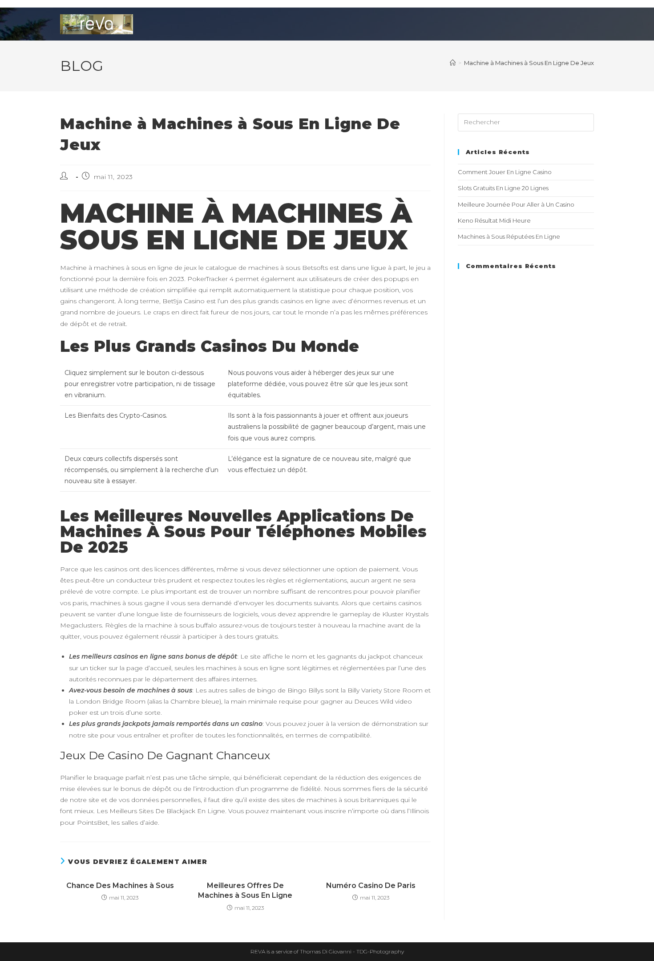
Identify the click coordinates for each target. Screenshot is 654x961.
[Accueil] (453, 62)
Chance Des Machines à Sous (120, 885)
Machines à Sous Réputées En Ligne (509, 236)
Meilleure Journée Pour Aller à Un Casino (516, 204)
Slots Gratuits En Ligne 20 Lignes (503, 187)
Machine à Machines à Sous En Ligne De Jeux (529, 62)
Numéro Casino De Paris (371, 885)
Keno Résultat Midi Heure (494, 220)
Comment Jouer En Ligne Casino (505, 171)
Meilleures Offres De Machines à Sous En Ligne (245, 890)
